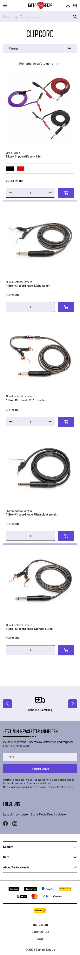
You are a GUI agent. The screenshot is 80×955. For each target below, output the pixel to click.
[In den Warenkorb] (66, 193)
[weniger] (10, 192)
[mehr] (50, 192)
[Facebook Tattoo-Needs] (5, 823)
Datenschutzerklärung (38, 783)
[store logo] (40, 5)
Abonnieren (40, 768)
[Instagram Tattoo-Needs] (14, 823)
